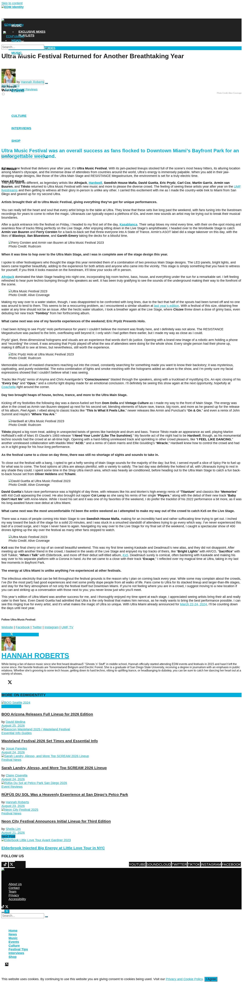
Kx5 (125, 555)
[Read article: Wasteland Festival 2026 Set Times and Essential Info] (121, 729)
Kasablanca (128, 224)
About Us (15, 884)
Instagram (51, 627)
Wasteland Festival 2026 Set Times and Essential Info (49, 741)
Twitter (37, 627)
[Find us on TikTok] (3, 907)
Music (16, 25)
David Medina (15, 722)
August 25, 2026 (13, 725)
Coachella (8, 387)
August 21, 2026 (13, 832)
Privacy (14, 895)
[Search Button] (46, 83)
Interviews (21, 63)
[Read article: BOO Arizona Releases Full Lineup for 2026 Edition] (121, 703)
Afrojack (7, 277)
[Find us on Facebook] (16, 865)
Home (13, 930)
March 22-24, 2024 (193, 604)
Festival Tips (18, 949)
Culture (14, 945)
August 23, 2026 (13, 806)
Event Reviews (12, 786)
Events (17, 90)
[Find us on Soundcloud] (23, 865)
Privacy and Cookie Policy (184, 979)
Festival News (11, 706)
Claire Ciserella (16, 775)
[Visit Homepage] (12, 7)
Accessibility (17, 899)
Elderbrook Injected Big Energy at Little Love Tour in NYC (53, 848)
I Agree (211, 979)
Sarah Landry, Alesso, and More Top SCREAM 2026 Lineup (54, 768)
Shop (15, 72)
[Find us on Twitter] (21, 865)
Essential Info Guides (16, 733)
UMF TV (67, 627)
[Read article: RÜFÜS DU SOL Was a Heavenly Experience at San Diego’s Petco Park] (121, 783)
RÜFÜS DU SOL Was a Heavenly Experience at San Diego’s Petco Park (64, 794)
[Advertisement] (108, 119)
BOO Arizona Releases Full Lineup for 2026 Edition (47, 714)
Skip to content (12, 3)
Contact (14, 888)
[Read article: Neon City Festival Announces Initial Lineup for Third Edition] (121, 810)
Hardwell (95, 183)
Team (12, 891)
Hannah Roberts (32, 82)
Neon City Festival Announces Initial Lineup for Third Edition (56, 821)
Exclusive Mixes (32, 31)
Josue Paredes (16, 748)
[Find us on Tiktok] (19, 865)
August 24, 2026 (13, 752)
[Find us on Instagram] (18, 865)
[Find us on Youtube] (25, 865)
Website (7, 627)
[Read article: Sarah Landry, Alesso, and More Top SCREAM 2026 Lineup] (121, 756)
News (16, 16)
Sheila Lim (13, 829)
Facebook (23, 627)
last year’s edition (166, 305)
